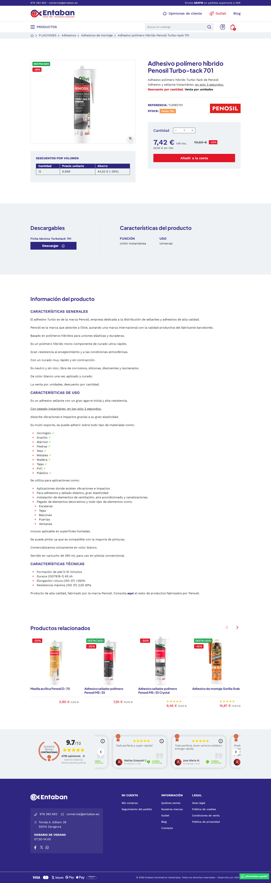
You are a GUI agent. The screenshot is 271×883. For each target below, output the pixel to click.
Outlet (165, 815)
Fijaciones (47, 35)
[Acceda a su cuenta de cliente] (222, 27)
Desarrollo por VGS (228, 877)
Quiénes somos (170, 802)
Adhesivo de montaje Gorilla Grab (216, 689)
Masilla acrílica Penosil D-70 (50, 689)
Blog (164, 821)
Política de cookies (204, 809)
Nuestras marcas (172, 809)
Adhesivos (69, 35)
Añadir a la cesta (194, 158)
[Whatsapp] (47, 847)
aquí (130, 593)
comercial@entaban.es (63, 2)
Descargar (51, 246)
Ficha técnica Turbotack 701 (50, 238)
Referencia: (157, 105)
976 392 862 (38, 2)
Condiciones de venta (206, 815)
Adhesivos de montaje (97, 35)
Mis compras (130, 802)
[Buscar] (209, 26)
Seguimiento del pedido (137, 809)
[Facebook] (35, 847)
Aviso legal (198, 802)
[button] (232, 27)
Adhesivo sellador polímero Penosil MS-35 (103, 690)
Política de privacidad (206, 821)
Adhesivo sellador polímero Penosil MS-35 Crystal (157, 690)
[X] (42, 847)
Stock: (153, 111)
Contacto (167, 828)
